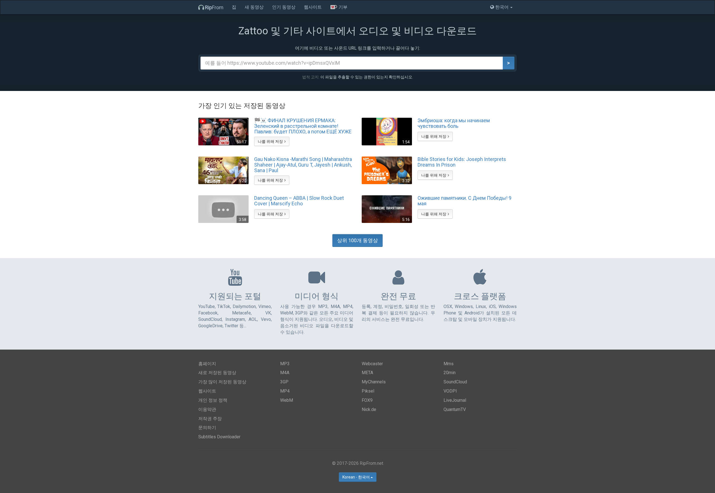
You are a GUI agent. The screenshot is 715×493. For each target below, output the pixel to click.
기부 (342, 7)
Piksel (368, 391)
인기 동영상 (283, 7)
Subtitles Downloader (219, 436)
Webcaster (372, 363)
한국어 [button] (502, 7)
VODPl (450, 391)
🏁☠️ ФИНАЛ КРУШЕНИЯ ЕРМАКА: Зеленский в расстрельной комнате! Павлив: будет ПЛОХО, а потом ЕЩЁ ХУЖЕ (303, 126)
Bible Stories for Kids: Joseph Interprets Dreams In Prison (462, 162)
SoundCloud (455, 381)
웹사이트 (313, 7)
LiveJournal (455, 400)
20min (450, 372)
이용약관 (207, 409)
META (367, 372)
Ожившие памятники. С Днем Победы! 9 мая (464, 200)
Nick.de (369, 409)
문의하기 (207, 427)
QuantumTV (455, 409)
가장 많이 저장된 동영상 (222, 381)
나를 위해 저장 (270, 141)
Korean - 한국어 (356, 477)
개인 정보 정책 (212, 400)
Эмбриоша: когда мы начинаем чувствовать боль (454, 123)
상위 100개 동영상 (357, 240)
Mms (449, 363)
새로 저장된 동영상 (217, 372)
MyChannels (374, 381)
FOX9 (367, 400)
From (214, 7)
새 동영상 (254, 7)
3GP (284, 381)
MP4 (285, 391)
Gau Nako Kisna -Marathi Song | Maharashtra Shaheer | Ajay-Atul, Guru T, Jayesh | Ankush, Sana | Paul (303, 165)
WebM (286, 400)
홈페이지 (207, 363)
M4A (284, 372)
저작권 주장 (210, 418)
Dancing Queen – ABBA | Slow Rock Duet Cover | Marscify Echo (299, 200)
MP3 (285, 363)
